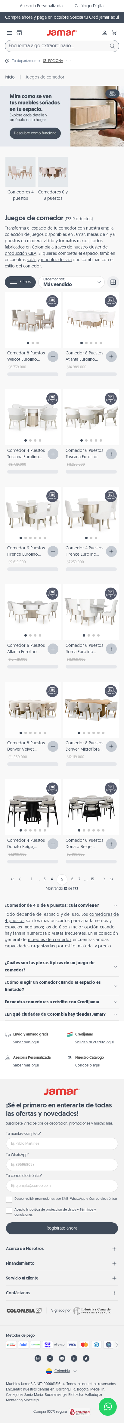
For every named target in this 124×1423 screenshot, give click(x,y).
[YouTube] (62, 1358)
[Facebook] (50, 1358)
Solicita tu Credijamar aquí (94, 17)
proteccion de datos (61, 1210)
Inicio (10, 77)
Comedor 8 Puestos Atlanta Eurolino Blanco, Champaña (84, 359)
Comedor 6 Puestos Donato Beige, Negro (84, 847)
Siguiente (103, 879)
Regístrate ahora (62, 1228)
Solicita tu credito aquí (94, 1042)
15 (92, 879)
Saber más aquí (26, 1042)
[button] (114, 33)
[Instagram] (38, 1358)
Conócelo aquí (87, 1065)
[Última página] (111, 879)
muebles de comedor (49, 940)
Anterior (20, 879)
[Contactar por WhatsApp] (108, 1407)
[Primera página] (12, 879)
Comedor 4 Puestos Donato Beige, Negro (26, 847)
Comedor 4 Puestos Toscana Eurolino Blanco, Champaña (26, 457)
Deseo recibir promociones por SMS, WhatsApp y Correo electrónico (65, 1199)
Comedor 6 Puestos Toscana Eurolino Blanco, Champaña (84, 457)
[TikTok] (86, 1358)
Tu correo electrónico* (24, 1176)
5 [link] (62, 879)
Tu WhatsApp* (17, 1155)
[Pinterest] (74, 1358)
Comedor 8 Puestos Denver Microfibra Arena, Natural (84, 749)
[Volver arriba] (108, 1387)
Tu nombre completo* (23, 1134)
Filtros (25, 282)
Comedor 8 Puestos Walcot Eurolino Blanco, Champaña (26, 359)
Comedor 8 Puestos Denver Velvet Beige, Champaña (26, 749)
